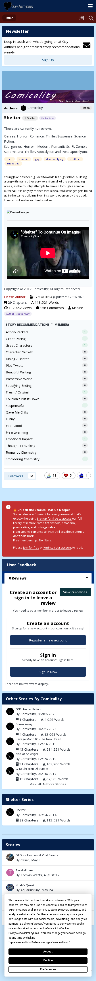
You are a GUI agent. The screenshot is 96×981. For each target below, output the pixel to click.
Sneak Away (24, 724)
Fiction (86, 107)
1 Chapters (27, 719)
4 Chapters (27, 734)
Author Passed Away (17, 313)
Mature (77, 307)
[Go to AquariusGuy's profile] (10, 887)
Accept (48, 951)
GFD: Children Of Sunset (32, 769)
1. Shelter (30, 118)
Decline (48, 960)
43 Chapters (28, 749)
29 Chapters (17, 302)
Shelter (20, 810)
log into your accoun (57, 547)
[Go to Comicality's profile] (23, 108)
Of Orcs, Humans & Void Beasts (48, 857)
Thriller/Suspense (59, 136)
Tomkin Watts (31, 875)
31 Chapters (28, 764)
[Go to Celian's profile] (10, 857)
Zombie (82, 146)
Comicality (35, 107)
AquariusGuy (30, 890)
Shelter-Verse (47, 118)
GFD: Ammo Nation (28, 709)
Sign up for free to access (54, 518)
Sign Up (48, 59)
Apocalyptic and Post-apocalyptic (62, 151)
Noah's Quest (48, 888)
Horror (22, 136)
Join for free (31, 547)
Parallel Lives (48, 873)
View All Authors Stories (48, 784)
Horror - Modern (36, 146)
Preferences (48, 969)
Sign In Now (48, 672)
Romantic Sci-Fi (62, 146)
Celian (25, 860)
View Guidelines (75, 592)
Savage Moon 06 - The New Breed (38, 739)
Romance (36, 136)
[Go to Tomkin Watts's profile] (10, 872)
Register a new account (48, 640)
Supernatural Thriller (19, 151)
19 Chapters (28, 779)
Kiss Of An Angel (27, 754)
